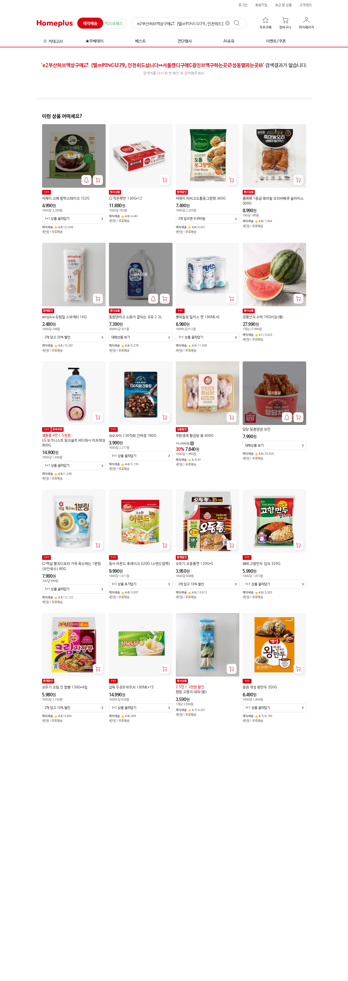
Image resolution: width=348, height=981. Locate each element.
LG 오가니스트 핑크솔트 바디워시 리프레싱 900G (73, 443)
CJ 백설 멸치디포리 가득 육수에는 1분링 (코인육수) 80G (71, 566)
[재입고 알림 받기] (86, 180)
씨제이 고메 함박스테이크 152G (66, 199)
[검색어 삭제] (227, 23)
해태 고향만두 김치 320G (261, 564)
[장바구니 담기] (98, 180)
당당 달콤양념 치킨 (256, 429)
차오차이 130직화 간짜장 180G (133, 436)
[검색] (239, 23)
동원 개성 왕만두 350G (260, 687)
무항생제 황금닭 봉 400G (194, 436)
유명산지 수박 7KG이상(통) (263, 317)
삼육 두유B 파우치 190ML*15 (131, 687)
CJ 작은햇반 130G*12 (125, 199)
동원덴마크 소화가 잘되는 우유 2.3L (135, 317)
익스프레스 (114, 23)
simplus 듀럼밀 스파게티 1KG (64, 317)
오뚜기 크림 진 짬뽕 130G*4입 (65, 687)
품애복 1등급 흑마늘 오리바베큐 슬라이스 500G (273, 201)
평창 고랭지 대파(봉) (191, 692)
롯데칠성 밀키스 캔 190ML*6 (198, 317)
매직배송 (90, 23)
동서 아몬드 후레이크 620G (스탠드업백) (139, 564)
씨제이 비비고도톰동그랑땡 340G (201, 199)
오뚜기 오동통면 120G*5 (194, 564)
